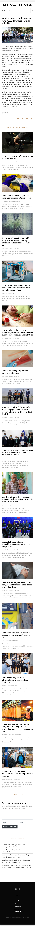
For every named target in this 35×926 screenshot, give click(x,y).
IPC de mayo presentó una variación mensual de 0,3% (17, 157)
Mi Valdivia (17, 5)
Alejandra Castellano (13, 162)
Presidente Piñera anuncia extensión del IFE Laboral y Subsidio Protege (17, 773)
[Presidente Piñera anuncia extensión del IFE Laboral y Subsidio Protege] (17, 757)
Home (17, 895)
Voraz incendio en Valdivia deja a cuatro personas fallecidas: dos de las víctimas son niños (16, 287)
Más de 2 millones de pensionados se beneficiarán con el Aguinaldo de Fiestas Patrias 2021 (17, 499)
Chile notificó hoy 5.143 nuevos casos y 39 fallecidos (15, 371)
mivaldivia (11, 293)
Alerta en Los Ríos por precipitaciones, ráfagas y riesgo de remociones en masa (16, 856)
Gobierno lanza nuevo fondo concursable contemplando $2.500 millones (14, 846)
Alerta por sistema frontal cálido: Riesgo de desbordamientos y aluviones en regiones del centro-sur (16, 241)
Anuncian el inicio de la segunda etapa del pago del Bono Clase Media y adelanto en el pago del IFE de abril (17, 410)
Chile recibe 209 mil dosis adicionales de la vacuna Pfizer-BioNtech (15, 679)
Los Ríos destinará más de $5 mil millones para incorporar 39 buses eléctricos (16, 861)
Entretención (18, 909)
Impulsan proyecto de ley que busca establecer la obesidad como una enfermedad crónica (17, 452)
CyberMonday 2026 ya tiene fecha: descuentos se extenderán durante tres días (16, 851)
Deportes (18, 906)
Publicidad (18, 911)
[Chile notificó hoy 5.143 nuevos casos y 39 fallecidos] (17, 358)
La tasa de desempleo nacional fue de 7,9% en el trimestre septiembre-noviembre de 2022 (17, 584)
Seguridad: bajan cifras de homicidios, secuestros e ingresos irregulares (16, 544)
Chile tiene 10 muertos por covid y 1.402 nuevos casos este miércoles (16, 196)
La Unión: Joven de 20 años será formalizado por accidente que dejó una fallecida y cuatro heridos (16, 866)
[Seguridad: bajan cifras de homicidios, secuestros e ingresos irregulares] (17, 528)
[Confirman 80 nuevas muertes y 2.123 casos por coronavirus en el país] (17, 616)
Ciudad (18, 898)
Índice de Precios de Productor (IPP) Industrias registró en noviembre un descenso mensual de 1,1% (17, 727)
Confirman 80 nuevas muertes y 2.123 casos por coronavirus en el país (16, 634)
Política (17, 903)
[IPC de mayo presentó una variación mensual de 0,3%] (17, 142)
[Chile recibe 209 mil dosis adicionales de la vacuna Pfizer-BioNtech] (17, 663)
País (5, 113)
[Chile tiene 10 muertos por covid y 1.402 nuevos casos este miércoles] (17, 183)
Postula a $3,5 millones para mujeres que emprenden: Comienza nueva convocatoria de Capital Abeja (17, 332)
